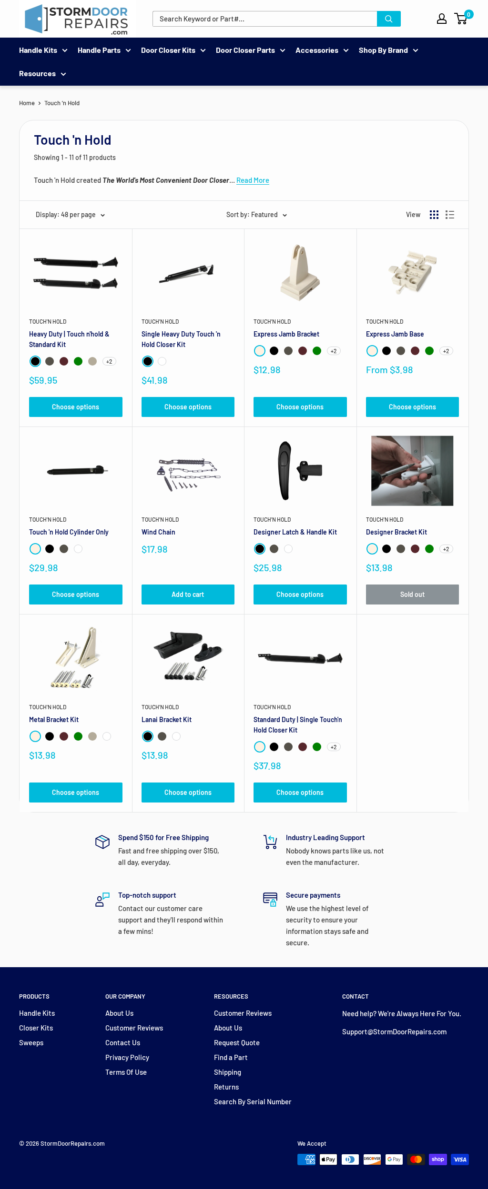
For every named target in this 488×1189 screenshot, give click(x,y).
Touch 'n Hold (62, 103)
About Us (119, 1013)
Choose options (75, 407)
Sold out (412, 594)
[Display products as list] (450, 214)
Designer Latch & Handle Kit (295, 532)
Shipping (227, 1072)
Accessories (316, 49)
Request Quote (237, 1042)
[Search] (389, 19)
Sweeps (31, 1042)
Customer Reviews (134, 1027)
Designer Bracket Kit (396, 532)
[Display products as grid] (434, 214)
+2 (109, 361)
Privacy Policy (127, 1057)
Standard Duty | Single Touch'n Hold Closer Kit (298, 724)
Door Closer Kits (168, 49)
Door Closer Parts (245, 49)
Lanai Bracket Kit (167, 719)
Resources (37, 73)
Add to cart (188, 594)
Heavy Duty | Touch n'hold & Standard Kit (69, 339)
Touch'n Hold (47, 321)
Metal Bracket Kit (54, 719)
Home (27, 103)
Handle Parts (99, 49)
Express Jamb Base (395, 334)
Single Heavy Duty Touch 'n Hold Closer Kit (181, 339)
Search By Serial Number (253, 1101)
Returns (226, 1086)
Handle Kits (38, 49)
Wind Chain (158, 532)
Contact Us (122, 1042)
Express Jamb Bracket (286, 334)
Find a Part (231, 1057)
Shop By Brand (383, 49)
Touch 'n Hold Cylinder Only (69, 532)
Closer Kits (36, 1027)
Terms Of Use (126, 1072)
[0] (461, 18)
